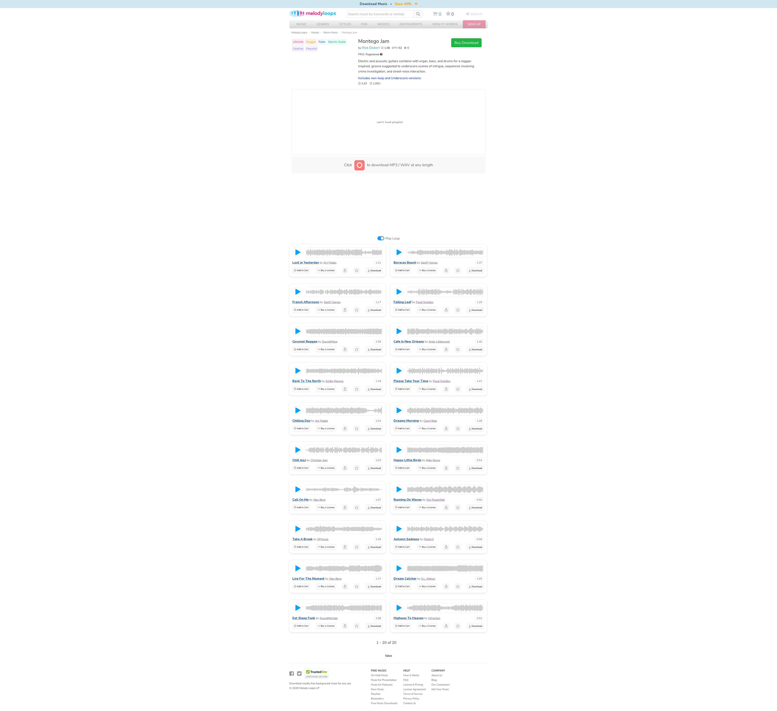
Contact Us (409, 703)
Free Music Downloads (384, 703)
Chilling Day (301, 421)
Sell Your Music (440, 689)
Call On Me (300, 500)
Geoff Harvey (429, 263)
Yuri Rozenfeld (435, 500)
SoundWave (329, 342)
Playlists (375, 694)
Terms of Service (413, 694)
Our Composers (440, 685)
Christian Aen (319, 460)
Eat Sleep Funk (303, 618)
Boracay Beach (405, 263)
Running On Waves (408, 500)
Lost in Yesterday (305, 263)
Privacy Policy (411, 698)
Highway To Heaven (409, 618)
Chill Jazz (299, 460)
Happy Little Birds (407, 460)
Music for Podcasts (382, 685)
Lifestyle (298, 42)
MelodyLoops (299, 32)
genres (322, 24)
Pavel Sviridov (424, 302)
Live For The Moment (308, 579)
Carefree (298, 49)
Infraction (434, 618)
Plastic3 (429, 539)
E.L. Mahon (428, 579)
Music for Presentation (384, 680)
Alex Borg (319, 500)
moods (384, 24)
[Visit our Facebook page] (291, 673)
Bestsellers (377, 698)
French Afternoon (305, 302)
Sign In (476, 14)
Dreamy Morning (406, 421)
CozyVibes (430, 421)
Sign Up (474, 24)
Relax (321, 42)
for (364, 24)
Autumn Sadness (406, 539)
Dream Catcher (405, 579)
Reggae (311, 42)
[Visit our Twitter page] (299, 673)
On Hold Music (379, 675)
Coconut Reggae (304, 342)
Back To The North (306, 381)
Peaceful (311, 49)
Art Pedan (330, 263)
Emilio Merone (334, 381)
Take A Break (302, 539)
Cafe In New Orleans (409, 342)
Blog (434, 680)
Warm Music (330, 32)
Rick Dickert (371, 48)
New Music (377, 689)
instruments (410, 24)
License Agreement (414, 689)
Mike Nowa (433, 460)
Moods (315, 32)
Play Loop (392, 238)
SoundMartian (329, 618)
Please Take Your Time (411, 381)
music (301, 24)
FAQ (405, 680)
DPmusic (323, 539)
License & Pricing (413, 685)
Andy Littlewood (439, 342)
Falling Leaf (402, 302)
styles (345, 24)
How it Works (445, 24)
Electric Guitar (337, 42)
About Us (436, 675)
